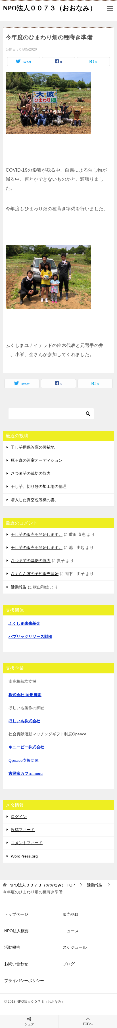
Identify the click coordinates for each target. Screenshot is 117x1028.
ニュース (71, 931)
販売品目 (71, 914)
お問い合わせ (16, 964)
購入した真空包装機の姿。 (34, 500)
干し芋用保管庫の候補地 (33, 447)
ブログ (69, 964)
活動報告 (19, 587)
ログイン (19, 816)
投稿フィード (23, 829)
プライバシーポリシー (24, 980)
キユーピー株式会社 (26, 747)
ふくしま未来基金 (24, 623)
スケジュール (75, 947)
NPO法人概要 (16, 931)
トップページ (16, 914)
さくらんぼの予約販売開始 (34, 573)
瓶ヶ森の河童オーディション (36, 460)
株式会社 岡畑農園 (25, 695)
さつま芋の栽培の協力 (31, 473)
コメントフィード (27, 842)
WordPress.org (24, 856)
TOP (42, 885)
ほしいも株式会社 (24, 721)
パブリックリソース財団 (30, 636)
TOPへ (88, 1024)
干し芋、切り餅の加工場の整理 (38, 486)
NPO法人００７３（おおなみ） (49, 8)
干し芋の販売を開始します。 (36, 534)
